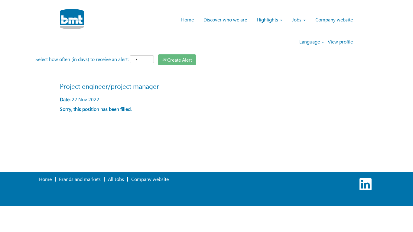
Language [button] (310, 41)
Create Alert (179, 59)
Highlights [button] (268, 19)
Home (187, 19)
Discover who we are (225, 19)
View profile (340, 41)
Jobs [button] (297, 19)
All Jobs (116, 179)
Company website (334, 19)
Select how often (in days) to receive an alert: (81, 59)
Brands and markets (80, 179)
